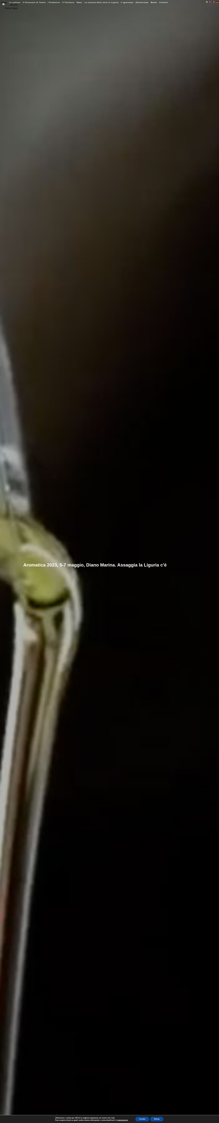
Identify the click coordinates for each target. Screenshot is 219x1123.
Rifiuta (157, 1119)
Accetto (142, 1119)
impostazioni (122, 1120)
